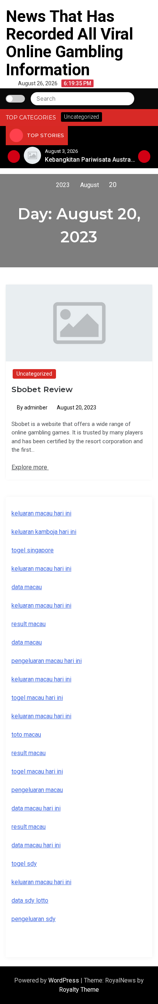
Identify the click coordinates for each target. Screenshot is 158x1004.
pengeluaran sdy (34, 919)
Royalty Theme (79, 989)
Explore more (30, 467)
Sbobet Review (42, 389)
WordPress (64, 980)
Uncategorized (34, 374)
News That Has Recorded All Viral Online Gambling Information (69, 43)
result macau (29, 753)
